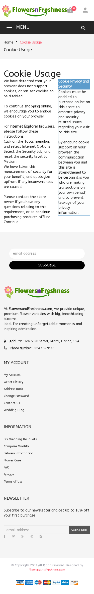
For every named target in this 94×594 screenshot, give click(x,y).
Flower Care (12, 460)
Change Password (16, 396)
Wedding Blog (14, 410)
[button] (11, 222)
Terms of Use (13, 481)
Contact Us (12, 403)
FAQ (7, 467)
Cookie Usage (31, 42)
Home (9, 42)
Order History (13, 382)
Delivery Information (18, 453)
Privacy (9, 474)
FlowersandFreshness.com (47, 570)
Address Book (13, 389)
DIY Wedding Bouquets (20, 439)
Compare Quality (16, 446)
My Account (12, 375)
